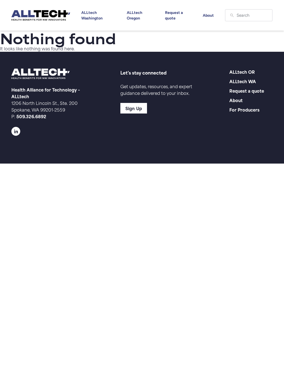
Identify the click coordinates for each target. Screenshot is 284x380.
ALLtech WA (242, 81)
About (208, 15)
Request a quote (174, 15)
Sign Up (133, 108)
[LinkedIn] (54, 131)
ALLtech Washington (92, 15)
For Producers (244, 109)
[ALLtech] (40, 15)
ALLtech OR (242, 71)
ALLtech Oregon (134, 15)
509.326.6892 (31, 116)
